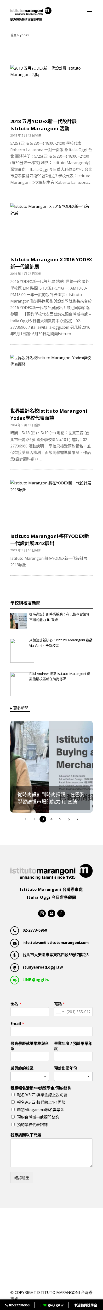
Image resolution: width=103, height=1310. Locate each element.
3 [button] (43, 819)
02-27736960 (18, 1305)
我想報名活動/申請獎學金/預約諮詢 (41, 1088)
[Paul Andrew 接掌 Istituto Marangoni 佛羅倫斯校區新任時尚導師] (18, 685)
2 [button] (34, 819)
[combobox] (30, 1076)
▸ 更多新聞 (19, 708)
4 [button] (51, 819)
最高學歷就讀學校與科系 (30, 1046)
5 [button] (60, 819)
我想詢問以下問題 (26, 1134)
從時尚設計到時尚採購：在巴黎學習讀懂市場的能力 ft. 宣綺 (59, 617)
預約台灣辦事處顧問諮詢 (38, 1117)
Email (17, 1023)
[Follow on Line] (51, 913)
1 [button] (26, 819)
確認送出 (21, 1177)
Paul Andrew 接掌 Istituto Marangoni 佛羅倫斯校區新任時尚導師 (59, 676)
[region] (51, 772)
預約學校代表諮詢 (32, 1124)
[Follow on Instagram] (42, 913)
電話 (59, 1003)
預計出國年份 (65, 1068)
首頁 (13, 35)
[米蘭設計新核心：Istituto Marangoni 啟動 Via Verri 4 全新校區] (18, 652)
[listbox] (73, 1076)
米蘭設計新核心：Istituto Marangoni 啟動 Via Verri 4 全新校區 (60, 643)
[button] (53, 767)
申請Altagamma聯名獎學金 (40, 1109)
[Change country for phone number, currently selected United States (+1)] (59, 1011)
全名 (16, 1003)
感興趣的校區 (22, 1068)
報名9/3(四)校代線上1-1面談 (41, 1102)
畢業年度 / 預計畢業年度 (73, 1046)
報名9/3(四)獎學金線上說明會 (42, 1094)
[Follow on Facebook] (61, 913)
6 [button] (69, 819)
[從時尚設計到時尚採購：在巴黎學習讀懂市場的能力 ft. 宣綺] (18, 622)
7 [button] (77, 819)
